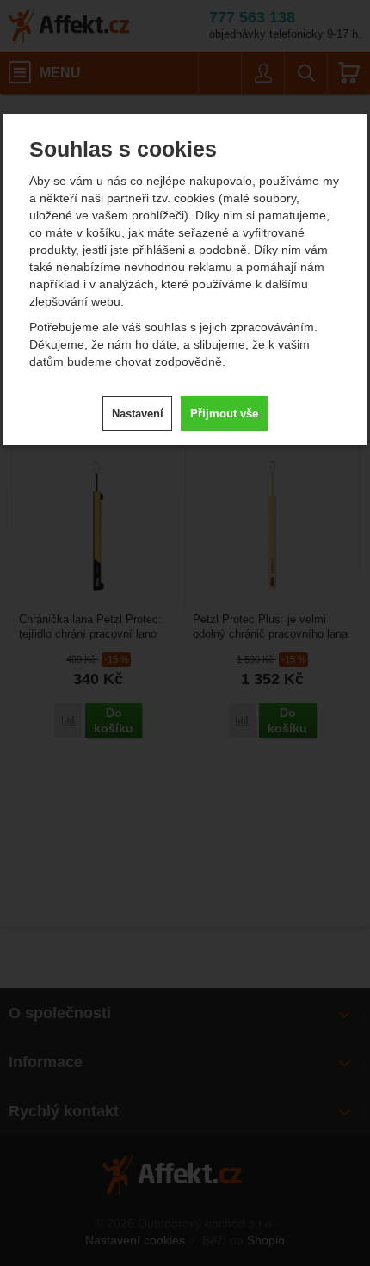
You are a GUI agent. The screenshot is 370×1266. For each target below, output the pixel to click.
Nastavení (137, 413)
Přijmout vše (224, 413)
